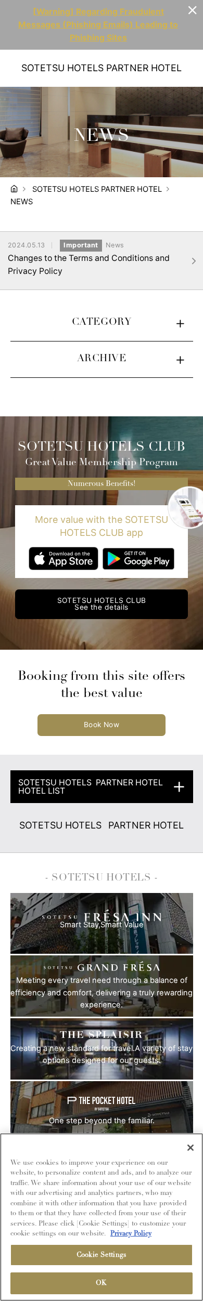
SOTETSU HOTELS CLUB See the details (101, 604)
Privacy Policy (130, 1233)
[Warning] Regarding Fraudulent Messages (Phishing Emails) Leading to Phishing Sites (98, 25)
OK (101, 1283)
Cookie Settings (101, 1255)
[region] (101, 1217)
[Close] (190, 1147)
